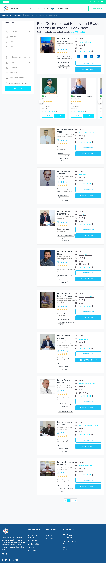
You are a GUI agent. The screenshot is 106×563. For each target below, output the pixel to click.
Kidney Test (62, 68)
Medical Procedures (60, 8)
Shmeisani (88, 42)
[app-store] (3, 554)
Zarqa (81, 339)
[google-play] (6, 554)
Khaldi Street (89, 133)
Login (32, 547)
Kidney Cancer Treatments (65, 235)
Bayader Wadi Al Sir (91, 425)
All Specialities (16, 15)
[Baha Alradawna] (47, 45)
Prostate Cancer (62, 195)
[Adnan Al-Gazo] (47, 136)
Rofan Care (13, 8)
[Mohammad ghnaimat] (47, 468)
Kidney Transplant (63, 62)
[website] (78, 56)
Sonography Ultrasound (65, 411)
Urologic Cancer (63, 200)
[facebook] (85, 56)
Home (30, 8)
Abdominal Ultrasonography (66, 275)
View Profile (88, 63)
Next (100, 101)
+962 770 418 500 (77, 32)
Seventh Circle (90, 383)
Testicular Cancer (64, 65)
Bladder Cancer (63, 198)
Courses (45, 8)
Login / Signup (96, 8)
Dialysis (60, 153)
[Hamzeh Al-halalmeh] (47, 428)
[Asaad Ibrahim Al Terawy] (47, 300)
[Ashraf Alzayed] (47, 342)
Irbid (80, 174)
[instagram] (91, 56)
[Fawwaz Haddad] (47, 386)
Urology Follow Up (64, 156)
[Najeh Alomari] (48, 86)
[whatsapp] (98, 56)
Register (33, 551)
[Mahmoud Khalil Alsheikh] (77, 86)
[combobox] (19, 31)
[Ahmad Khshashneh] (47, 218)
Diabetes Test (63, 282)
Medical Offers (35, 544)
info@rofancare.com (70, 550)
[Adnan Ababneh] (47, 177)
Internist (64, 269)
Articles (37, 8)
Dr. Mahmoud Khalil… (76, 96)
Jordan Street (89, 297)
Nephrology (64, 49)
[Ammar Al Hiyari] (47, 258)
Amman (81, 42)
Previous (41, 101)
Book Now (54, 116)
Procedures (34, 541)
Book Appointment (88, 69)
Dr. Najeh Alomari (46, 96)
